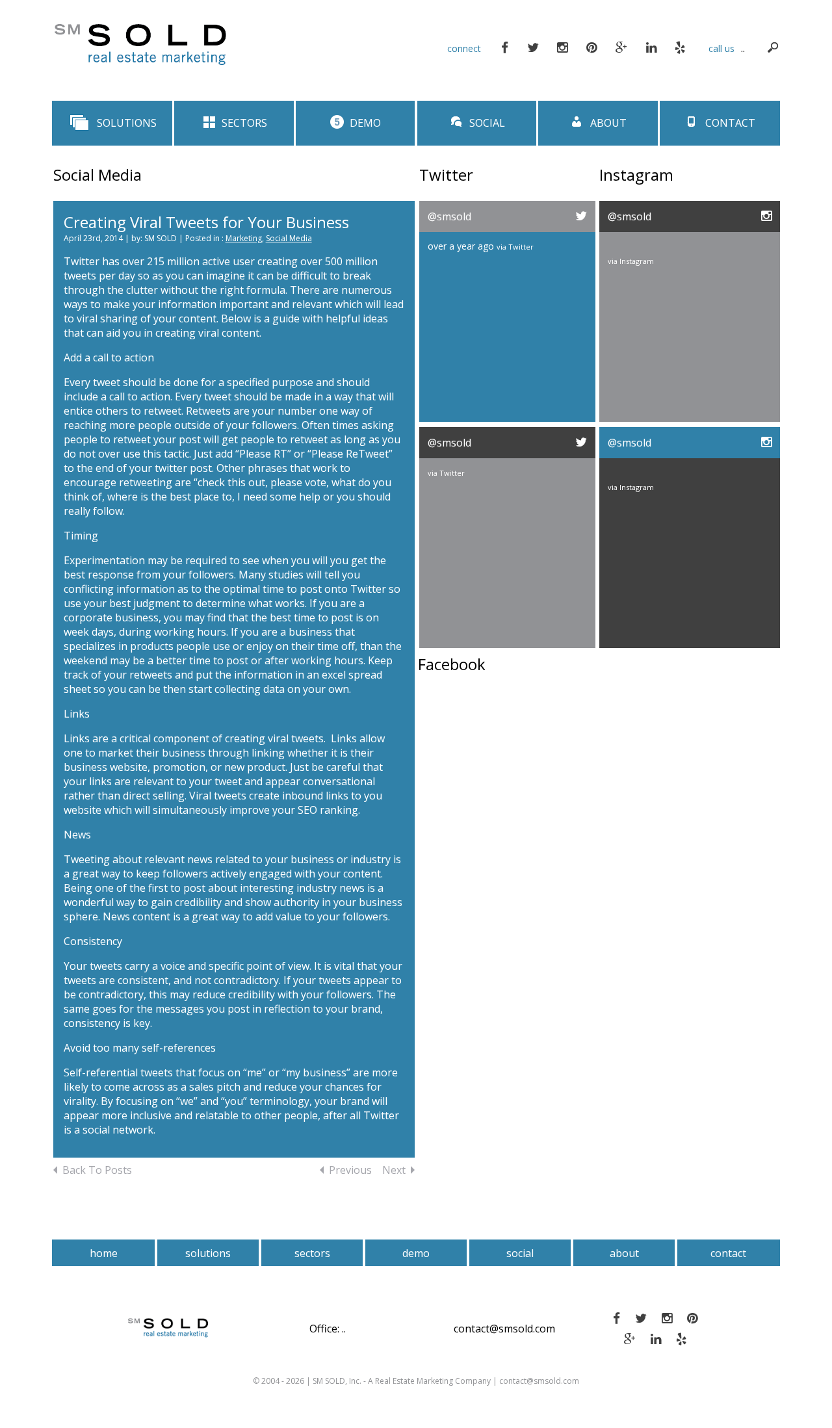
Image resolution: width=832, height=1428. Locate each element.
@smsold (449, 216)
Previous (350, 1170)
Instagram (636, 261)
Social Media (289, 238)
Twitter (521, 247)
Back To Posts (97, 1170)
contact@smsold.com (504, 1328)
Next (394, 1170)
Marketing (244, 238)
